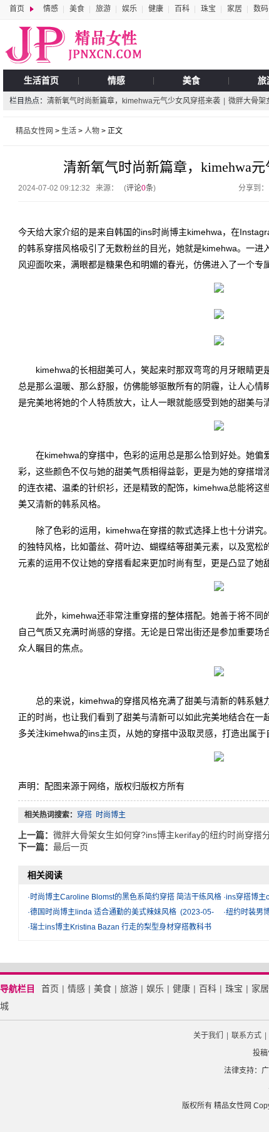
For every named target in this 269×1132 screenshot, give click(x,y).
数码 (260, 8)
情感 (50, 8)
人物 (91, 131)
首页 (16, 8)
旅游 (103, 8)
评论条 (139, 188)
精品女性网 (34, 131)
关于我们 (208, 1035)
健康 (155, 8)
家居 (234, 8)
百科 (182, 8)
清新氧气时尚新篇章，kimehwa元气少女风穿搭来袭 (133, 101)
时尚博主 (111, 814)
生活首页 (41, 80)
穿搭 (84, 814)
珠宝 (208, 8)
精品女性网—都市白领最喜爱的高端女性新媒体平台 (72, 44)
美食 (76, 8)
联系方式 (246, 1035)
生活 (68, 131)
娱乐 (129, 8)
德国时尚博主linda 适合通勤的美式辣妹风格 (103, 912)
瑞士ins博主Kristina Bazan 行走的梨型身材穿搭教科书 (120, 927)
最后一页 (70, 847)
